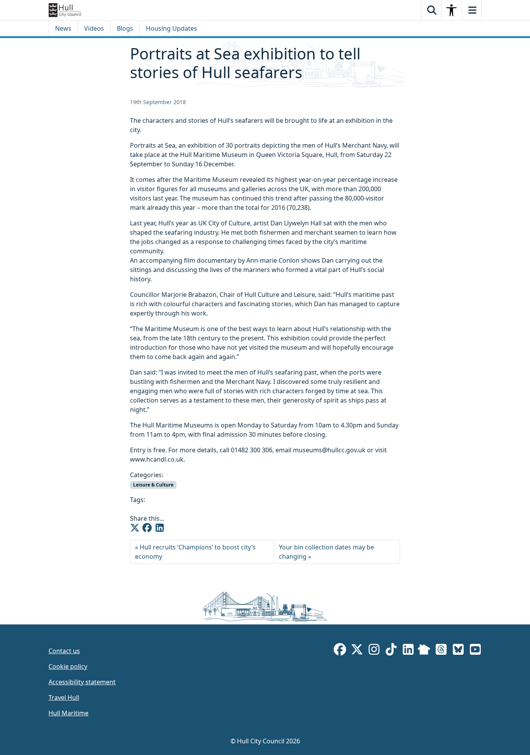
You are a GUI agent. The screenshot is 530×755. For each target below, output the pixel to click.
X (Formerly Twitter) (357, 650)
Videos (94, 28)
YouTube (475, 650)
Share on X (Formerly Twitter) (134, 527)
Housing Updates (171, 28)
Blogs (125, 28)
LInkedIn (408, 650)
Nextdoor (423, 650)
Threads (441, 650)
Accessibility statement (82, 682)
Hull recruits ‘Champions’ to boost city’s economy (195, 552)
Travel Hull (63, 697)
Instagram (374, 650)
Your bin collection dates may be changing (326, 552)
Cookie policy (67, 666)
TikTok (391, 650)
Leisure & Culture (153, 484)
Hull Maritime (68, 713)
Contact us (64, 651)
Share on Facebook (147, 527)
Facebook (340, 650)
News (63, 28)
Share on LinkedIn (159, 527)
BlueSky (458, 650)
